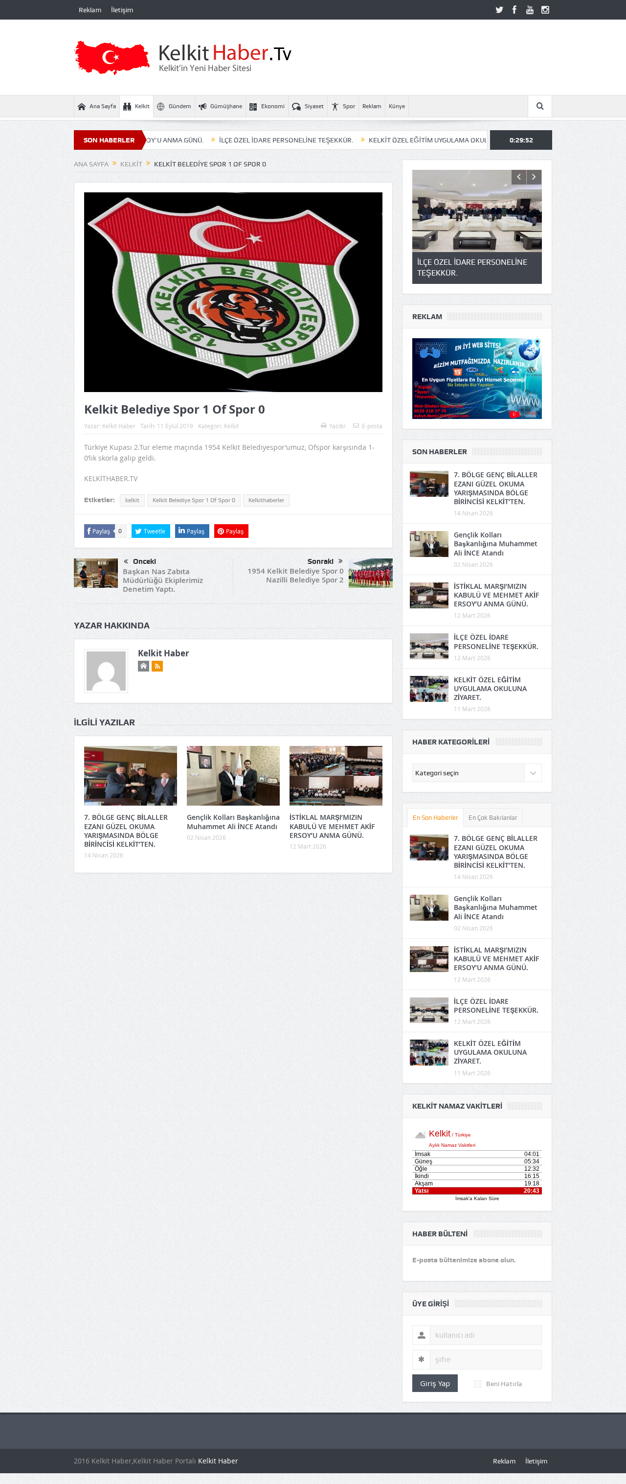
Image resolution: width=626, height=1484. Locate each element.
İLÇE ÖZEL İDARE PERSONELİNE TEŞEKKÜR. (233, 140)
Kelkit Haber (118, 426)
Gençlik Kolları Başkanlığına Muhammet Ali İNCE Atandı (233, 821)
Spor (349, 106)
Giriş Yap (435, 1383)
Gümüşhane (226, 106)
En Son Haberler (435, 817)
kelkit (132, 500)
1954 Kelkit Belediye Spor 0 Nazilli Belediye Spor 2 (295, 575)
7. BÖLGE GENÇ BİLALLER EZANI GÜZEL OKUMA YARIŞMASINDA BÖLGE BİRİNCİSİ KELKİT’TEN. (126, 830)
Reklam (90, 10)
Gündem (180, 106)
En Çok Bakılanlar (493, 817)
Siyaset (314, 106)
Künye (397, 106)
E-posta (372, 426)
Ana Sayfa (102, 106)
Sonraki (321, 561)
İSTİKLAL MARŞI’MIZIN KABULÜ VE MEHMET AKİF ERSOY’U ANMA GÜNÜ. (332, 825)
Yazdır (337, 426)
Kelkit (142, 106)
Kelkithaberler (266, 500)
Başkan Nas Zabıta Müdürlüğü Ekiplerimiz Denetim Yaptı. (163, 580)
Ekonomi (273, 106)
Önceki (144, 561)
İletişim (122, 10)
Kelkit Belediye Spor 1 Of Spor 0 (194, 500)
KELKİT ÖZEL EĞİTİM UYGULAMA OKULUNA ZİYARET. (396, 140)
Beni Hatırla (504, 1384)
